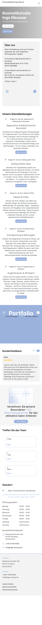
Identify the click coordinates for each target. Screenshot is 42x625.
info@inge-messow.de (13, 547)
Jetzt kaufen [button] (21, 422)
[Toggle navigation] (39, 3)
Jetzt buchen (8, 26)
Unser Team (7, 31)
